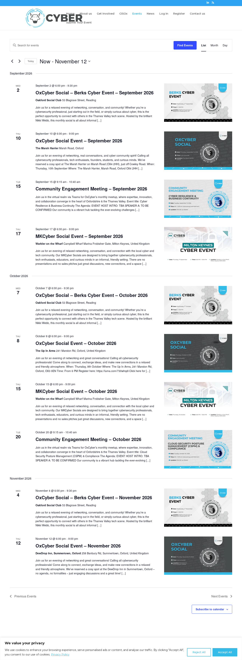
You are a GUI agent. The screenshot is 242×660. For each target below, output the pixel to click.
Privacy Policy (60, 654)
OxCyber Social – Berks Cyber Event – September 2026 (95, 92)
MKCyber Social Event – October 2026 (76, 391)
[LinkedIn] (208, 3)
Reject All (199, 652)
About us (85, 13)
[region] (121, 648)
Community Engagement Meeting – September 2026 (91, 188)
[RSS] (213, 3)
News (150, 13)
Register (179, 13)
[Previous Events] (12, 61)
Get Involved (105, 13)
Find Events (185, 45)
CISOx (123, 13)
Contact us (197, 13)
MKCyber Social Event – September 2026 (79, 236)
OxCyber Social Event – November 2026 (78, 545)
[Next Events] (19, 61)
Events (137, 13)
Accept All (225, 652)
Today (31, 61)
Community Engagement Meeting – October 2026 (88, 439)
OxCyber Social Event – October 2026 (76, 343)
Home (70, 13)
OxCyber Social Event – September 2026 (79, 140)
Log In (163, 13)
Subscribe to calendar (210, 609)
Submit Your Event (79, 22)
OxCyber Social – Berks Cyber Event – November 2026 (94, 497)
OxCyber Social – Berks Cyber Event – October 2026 (92, 295)
